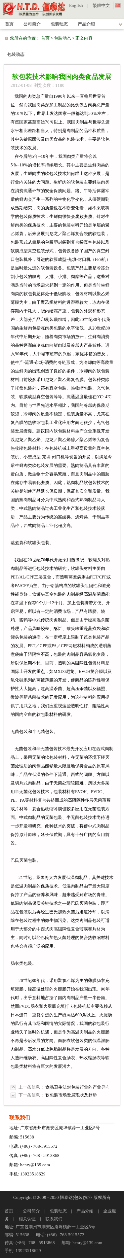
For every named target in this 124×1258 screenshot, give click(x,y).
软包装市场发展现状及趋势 (71, 1095)
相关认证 (27, 1218)
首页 (45, 38)
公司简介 (31, 1210)
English (76, 5)
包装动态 (62, 38)
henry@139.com (35, 1164)
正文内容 (84, 38)
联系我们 (53, 1218)
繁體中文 (101, 5)
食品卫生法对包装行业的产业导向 (77, 1087)
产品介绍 (85, 1210)
